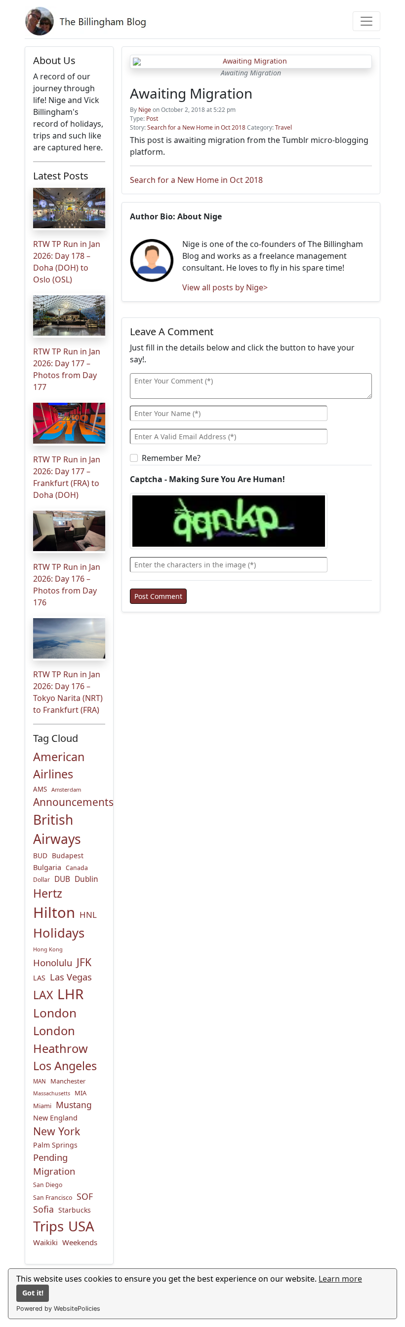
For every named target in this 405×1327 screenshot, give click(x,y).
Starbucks (74, 1210)
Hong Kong (48, 949)
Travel (283, 127)
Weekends (79, 1242)
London (55, 1013)
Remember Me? (171, 458)
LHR (70, 993)
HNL (88, 914)
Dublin (86, 879)
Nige (144, 109)
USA (81, 1226)
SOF (85, 1196)
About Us (54, 60)
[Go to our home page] (87, 21)
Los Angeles (65, 1066)
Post (152, 118)
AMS (40, 789)
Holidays (58, 933)
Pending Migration (54, 1164)
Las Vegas (71, 977)
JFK (84, 962)
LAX (43, 995)
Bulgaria (47, 867)
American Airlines (58, 765)
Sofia (43, 1209)
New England (55, 1117)
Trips (48, 1226)
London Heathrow (60, 1039)
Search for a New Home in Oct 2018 (196, 127)
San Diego (47, 1185)
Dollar (41, 879)
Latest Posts (60, 175)
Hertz (47, 893)
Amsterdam (66, 789)
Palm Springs (55, 1145)
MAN (39, 1081)
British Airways (57, 829)
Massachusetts (51, 1093)
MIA (80, 1092)
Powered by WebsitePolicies (58, 1308)
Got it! (32, 1292)
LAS (39, 977)
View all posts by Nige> (225, 287)
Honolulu (52, 962)
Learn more (340, 1278)
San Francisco (52, 1197)
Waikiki (45, 1242)
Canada (77, 868)
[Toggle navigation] (366, 21)
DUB (62, 879)
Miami (42, 1105)
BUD (40, 855)
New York (56, 1131)
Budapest (67, 855)
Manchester (67, 1081)
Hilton (54, 912)
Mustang (74, 1105)
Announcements (73, 802)
